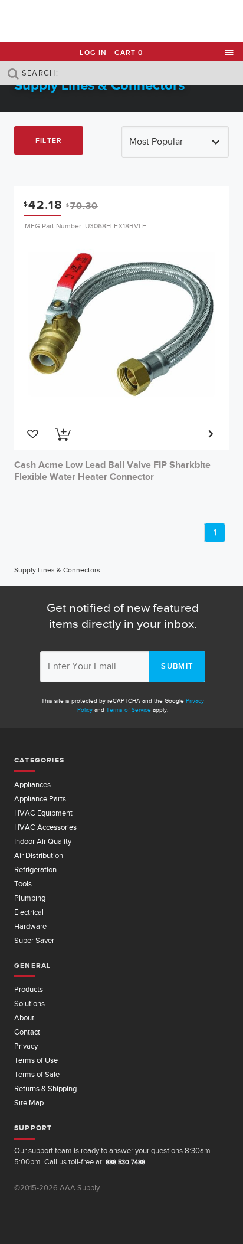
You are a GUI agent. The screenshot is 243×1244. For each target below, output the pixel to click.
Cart (128, 52)
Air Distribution (38, 855)
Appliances (32, 784)
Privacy (26, 1046)
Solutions (29, 1003)
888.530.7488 (125, 1162)
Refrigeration (35, 869)
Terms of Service (128, 709)
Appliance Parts (40, 798)
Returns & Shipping (45, 1088)
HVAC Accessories (45, 827)
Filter (48, 140)
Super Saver (34, 940)
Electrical (29, 912)
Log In (93, 52)
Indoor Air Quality (42, 841)
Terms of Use (36, 1060)
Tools (23, 883)
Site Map (29, 1102)
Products (28, 989)
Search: (38, 72)
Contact (27, 1031)
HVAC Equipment (43, 812)
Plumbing (29, 897)
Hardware (30, 926)
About (24, 1017)
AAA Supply (121, 22)
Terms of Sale (37, 1074)
